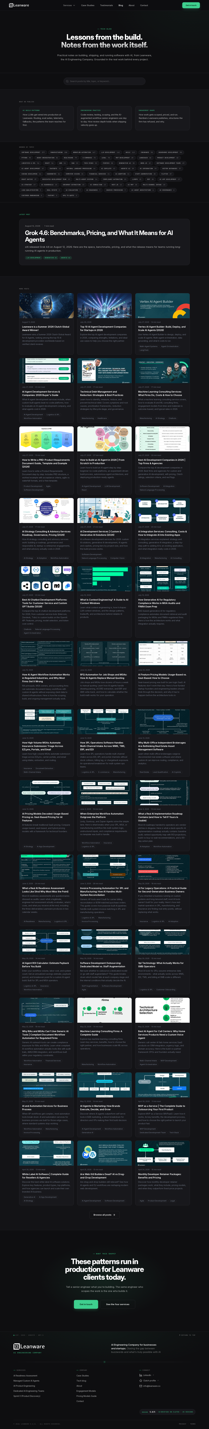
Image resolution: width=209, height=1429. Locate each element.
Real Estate (53, 190)
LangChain (145, 158)
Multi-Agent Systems (86, 179)
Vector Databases (171, 168)
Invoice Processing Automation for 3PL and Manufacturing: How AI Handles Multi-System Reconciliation (104, 891)
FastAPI (52, 195)
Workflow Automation (84, 152)
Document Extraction (73, 185)
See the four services (117, 1304)
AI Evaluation (73, 190)
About (131, 5)
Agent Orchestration (47, 158)
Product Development (167, 158)
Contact (144, 5)
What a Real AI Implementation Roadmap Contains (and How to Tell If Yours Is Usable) (160, 817)
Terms (192, 1424)
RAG (75, 163)
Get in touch (191, 5)
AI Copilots (108, 168)
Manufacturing (59, 152)
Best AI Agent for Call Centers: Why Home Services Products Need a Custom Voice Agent (161, 1034)
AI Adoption (122, 174)
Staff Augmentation (145, 174)
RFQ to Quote (70, 195)
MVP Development (124, 158)
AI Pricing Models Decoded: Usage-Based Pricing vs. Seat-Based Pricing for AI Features (45, 817)
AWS (62, 163)
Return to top (188, 1335)
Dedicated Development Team (56, 179)
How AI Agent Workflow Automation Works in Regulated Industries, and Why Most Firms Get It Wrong (46, 678)
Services (67, 5)
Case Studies (87, 5)
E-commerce (89, 158)
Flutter (167, 174)
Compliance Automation (114, 179)
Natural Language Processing (81, 168)
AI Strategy (28, 185)
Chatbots (55, 168)
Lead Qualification (31, 190)
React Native (29, 179)
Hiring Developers (31, 174)
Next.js (117, 185)
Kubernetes (53, 174)
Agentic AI (127, 168)
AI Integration (148, 168)
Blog (121, 5)
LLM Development (110, 152)
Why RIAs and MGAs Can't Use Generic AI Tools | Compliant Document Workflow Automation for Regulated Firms (45, 1034)
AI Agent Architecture (143, 190)
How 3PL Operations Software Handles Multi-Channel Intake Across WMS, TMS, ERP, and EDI (102, 746)
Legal (106, 158)
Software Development (33, 152)
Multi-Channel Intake (154, 185)
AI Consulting (98, 185)
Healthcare (70, 158)
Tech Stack (90, 163)
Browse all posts (102, 1214)
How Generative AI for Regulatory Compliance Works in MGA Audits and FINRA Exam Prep (159, 603)
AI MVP (132, 185)
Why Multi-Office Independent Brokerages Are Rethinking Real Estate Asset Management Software (162, 746)
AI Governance (167, 190)
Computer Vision (74, 174)
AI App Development (170, 179)
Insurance (147, 152)
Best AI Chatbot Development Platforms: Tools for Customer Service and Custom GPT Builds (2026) (44, 603)
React (49, 163)
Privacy (182, 1424)
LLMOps (136, 179)
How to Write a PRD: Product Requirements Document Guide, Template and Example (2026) (46, 463)
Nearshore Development (170, 152)
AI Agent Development (33, 168)
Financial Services (99, 174)
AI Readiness (93, 190)
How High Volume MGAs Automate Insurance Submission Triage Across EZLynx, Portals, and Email (42, 746)
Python (26, 158)
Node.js (146, 163)
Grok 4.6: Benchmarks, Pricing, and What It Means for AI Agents (99, 236)
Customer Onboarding (32, 195)
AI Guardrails (49, 185)
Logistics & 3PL (30, 163)
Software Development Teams (170, 163)
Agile (130, 152)
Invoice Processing (116, 190)
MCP (150, 179)
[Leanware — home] (19, 5)
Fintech (108, 163)
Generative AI (127, 163)
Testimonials (106, 5)
